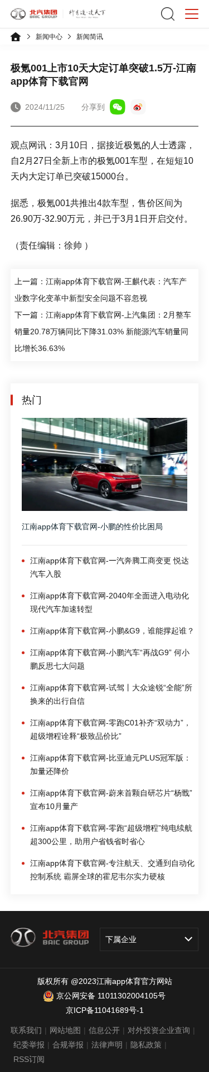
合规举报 (68, 1044)
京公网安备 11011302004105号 (111, 995)
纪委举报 (29, 1044)
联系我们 (26, 1030)
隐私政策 (146, 1044)
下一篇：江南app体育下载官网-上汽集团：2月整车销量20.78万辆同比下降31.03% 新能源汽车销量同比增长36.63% (102, 331)
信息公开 (104, 1030)
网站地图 (65, 1030)
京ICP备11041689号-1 (105, 1010)
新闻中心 (49, 37)
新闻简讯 (89, 37)
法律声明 (107, 1044)
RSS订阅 (29, 1059)
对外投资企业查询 (159, 1030)
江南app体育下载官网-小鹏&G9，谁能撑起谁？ (112, 630)
